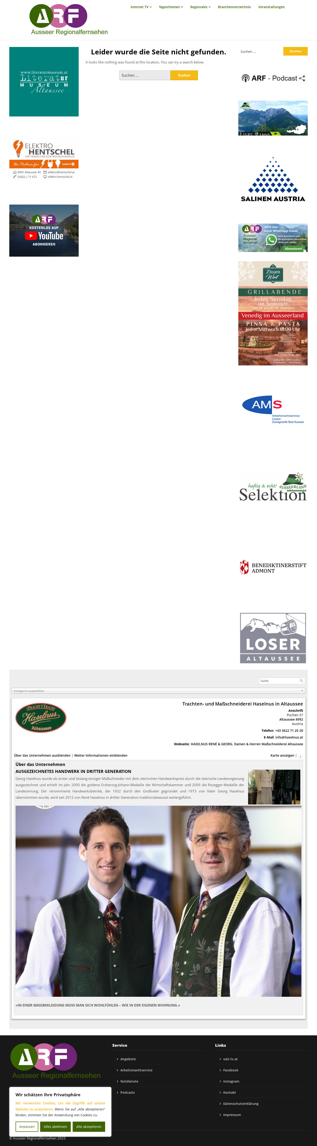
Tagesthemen (169, 7)
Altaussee (287, 719)
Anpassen (27, 1126)
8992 (299, 719)
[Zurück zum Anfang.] (300, 755)
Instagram (231, 1081)
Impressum (232, 1115)
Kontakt (229, 1092)
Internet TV (140, 7)
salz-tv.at (230, 1059)
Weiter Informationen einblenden (100, 755)
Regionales (198, 7)
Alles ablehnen (55, 1126)
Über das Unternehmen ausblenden (42, 755)
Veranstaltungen (271, 7)
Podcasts (127, 1092)
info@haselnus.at (289, 737)
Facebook (230, 1070)
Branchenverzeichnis (234, 7)
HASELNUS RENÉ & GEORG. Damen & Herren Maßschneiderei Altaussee (247, 744)
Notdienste (129, 1081)
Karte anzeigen (282, 755)
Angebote (128, 1059)
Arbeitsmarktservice (136, 1070)
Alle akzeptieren (88, 1126)
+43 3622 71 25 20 (289, 730)
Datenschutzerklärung (241, 1103)
